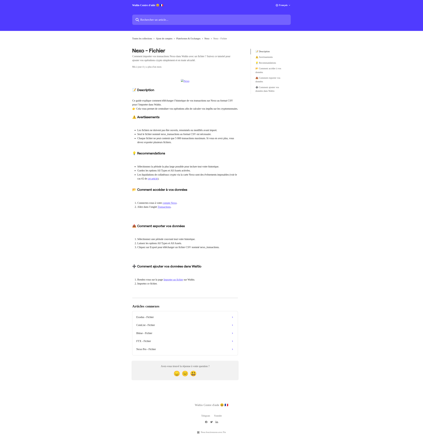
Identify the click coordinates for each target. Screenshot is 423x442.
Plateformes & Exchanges (188, 38)
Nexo (206, 38)
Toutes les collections (142, 38)
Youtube (218, 416)
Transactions (164, 206)
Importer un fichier (173, 279)
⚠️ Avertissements (264, 57)
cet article (153, 178)
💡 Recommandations (265, 63)
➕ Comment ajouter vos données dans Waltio (267, 89)
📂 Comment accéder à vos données (268, 70)
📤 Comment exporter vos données (267, 80)
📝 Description (262, 51)
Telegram (205, 416)
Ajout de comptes (164, 38)
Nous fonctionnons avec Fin (213, 432)
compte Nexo (170, 202)
